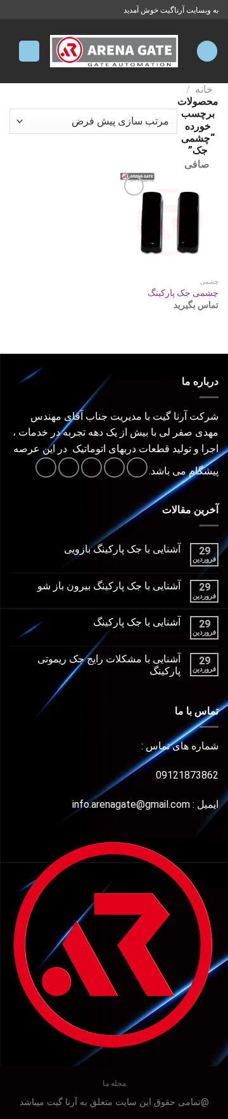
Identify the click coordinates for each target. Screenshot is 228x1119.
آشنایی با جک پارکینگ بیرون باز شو (108, 586)
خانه (204, 89)
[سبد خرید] (29, 51)
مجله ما (114, 1083)
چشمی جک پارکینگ (183, 293)
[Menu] (207, 51)
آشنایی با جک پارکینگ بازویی (122, 549)
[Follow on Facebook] (137, 467)
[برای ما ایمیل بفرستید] (68, 467)
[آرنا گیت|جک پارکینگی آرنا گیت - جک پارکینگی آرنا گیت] (114, 51)
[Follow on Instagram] (114, 467)
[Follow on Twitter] (91, 467)
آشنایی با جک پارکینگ (136, 622)
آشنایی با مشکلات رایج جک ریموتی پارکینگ (108, 665)
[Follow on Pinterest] (45, 467)
